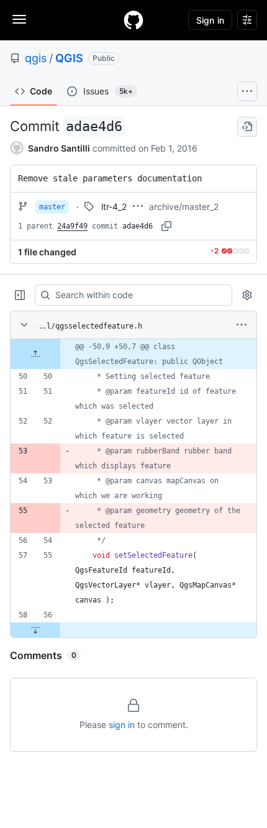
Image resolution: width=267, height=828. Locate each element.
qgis (36, 58)
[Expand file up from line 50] (35, 354)
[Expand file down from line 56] (35, 629)
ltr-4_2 (114, 206)
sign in (122, 724)
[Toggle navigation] (19, 19)
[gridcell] (133, 354)
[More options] (241, 325)
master (52, 206)
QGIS (69, 58)
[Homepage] (133, 20)
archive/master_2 (184, 206)
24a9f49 (72, 226)
